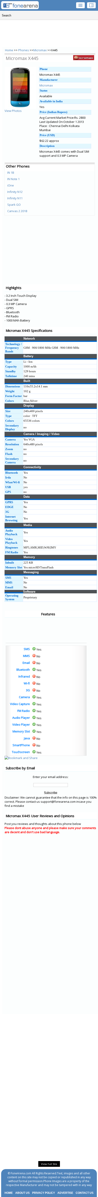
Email (26, 663)
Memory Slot (21, 731)
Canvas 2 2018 (17, 211)
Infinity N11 (15, 198)
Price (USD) (47, 135)
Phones (24, 50)
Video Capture (20, 704)
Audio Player (21, 718)
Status (43, 90)
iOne (10, 185)
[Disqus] (51, 895)
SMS (27, 649)
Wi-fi (27, 683)
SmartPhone (21, 745)
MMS (26, 656)
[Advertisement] (23, 630)
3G (28, 690)
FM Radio (23, 711)
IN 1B (10, 172)
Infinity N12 (15, 192)
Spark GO (14, 205)
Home (9, 50)
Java (27, 738)
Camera (24, 697)
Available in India (51, 101)
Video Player (21, 724)
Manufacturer (49, 79)
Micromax (40, 50)
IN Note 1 (13, 179)
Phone (44, 69)
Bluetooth (23, 669)
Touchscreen (21, 752)
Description (47, 146)
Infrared (24, 676)
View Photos (13, 111)
